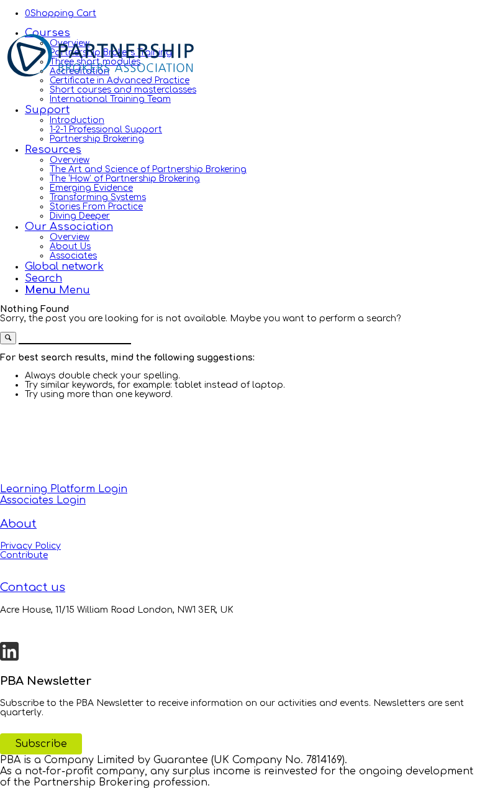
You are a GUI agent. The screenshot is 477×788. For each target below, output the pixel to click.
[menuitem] (251, 65)
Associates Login (43, 500)
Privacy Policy (30, 546)
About (18, 524)
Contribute (24, 555)
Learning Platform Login (63, 489)
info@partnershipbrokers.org (65, 628)
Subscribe (41, 743)
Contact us (32, 587)
